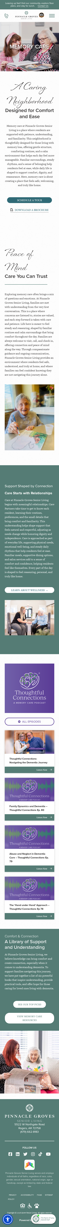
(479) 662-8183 (29, 1132)
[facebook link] (10, 1154)
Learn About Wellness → (29, 590)
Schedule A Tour (29, 200)
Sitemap (49, 1195)
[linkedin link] (18, 1154)
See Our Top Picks (29, 1004)
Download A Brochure (31, 210)
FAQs (39, 1195)
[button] (7, 1219)
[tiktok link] (40, 1154)
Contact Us (43, 6)
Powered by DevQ (29, 1220)
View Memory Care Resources (29, 1018)
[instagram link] (33, 1154)
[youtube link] (48, 1154)
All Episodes (31, 722)
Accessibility (27, 1195)
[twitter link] (25, 1154)
